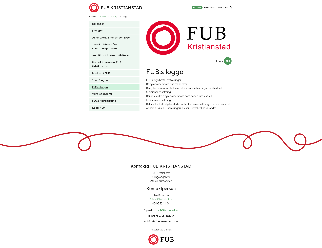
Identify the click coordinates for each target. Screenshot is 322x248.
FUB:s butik (209, 7)
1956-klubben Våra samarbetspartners (104, 46)
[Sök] (231, 7)
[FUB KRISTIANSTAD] (161, 239)
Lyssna (198, 7)
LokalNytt (98, 107)
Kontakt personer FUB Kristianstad (106, 64)
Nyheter (97, 30)
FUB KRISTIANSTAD (107, 17)
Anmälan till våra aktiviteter (110, 55)
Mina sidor (223, 7)
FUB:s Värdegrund (104, 100)
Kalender (98, 23)
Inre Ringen (100, 80)
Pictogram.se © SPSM (161, 229)
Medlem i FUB (101, 73)
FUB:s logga (100, 87)
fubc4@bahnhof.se (161, 199)
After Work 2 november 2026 (111, 37)
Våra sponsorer (102, 93)
